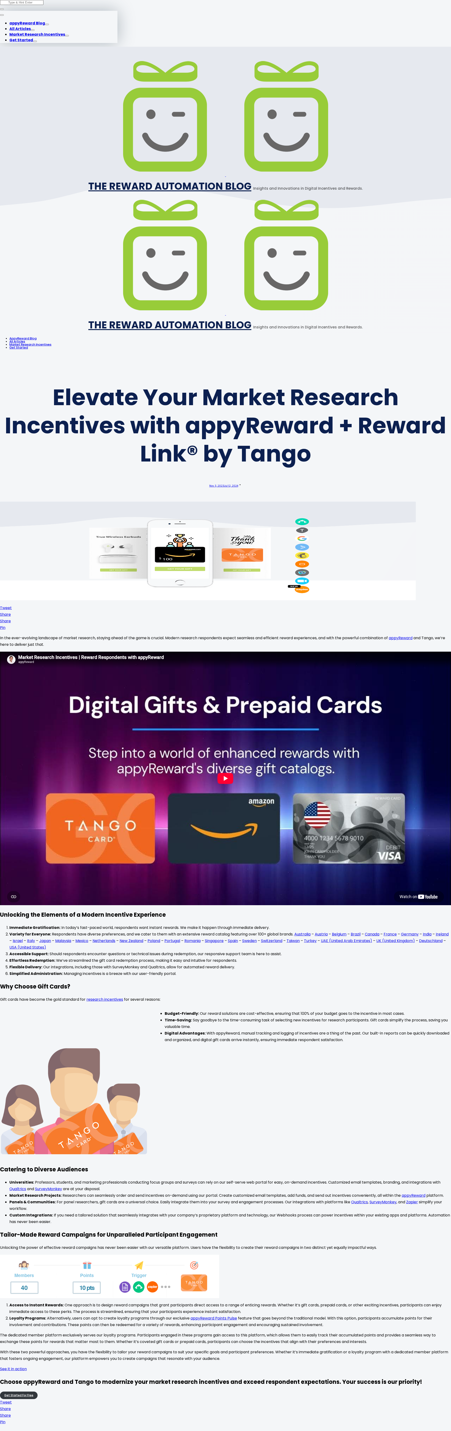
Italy (31, 940)
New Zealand (131, 940)
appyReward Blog (27, 23)
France (390, 934)
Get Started (21, 40)
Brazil (356, 934)
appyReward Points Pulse (214, 1318)
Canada (372, 934)
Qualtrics (17, 1189)
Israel (18, 940)
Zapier (412, 1202)
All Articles (20, 28)
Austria (321, 934)
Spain (233, 940)
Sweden (249, 940)
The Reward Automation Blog (169, 186)
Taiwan (293, 940)
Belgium (339, 934)
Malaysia (63, 940)
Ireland (442, 934)
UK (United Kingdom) (395, 940)
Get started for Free (18, 1395)
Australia (302, 934)
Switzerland (271, 940)
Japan (45, 940)
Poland (154, 940)
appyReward (400, 638)
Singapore (214, 940)
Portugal (172, 940)
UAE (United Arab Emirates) (346, 940)
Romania (192, 940)
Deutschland (431, 940)
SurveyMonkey (48, 1189)
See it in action (13, 1369)
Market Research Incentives (37, 34)
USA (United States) (27, 947)
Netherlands (104, 940)
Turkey (310, 940)
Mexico (81, 940)
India (427, 934)
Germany (410, 934)
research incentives (104, 999)
